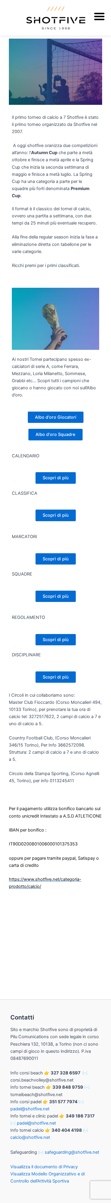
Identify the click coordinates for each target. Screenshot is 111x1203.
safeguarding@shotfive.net (72, 1152)
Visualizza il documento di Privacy (44, 1166)
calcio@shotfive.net (30, 1137)
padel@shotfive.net (29, 1109)
